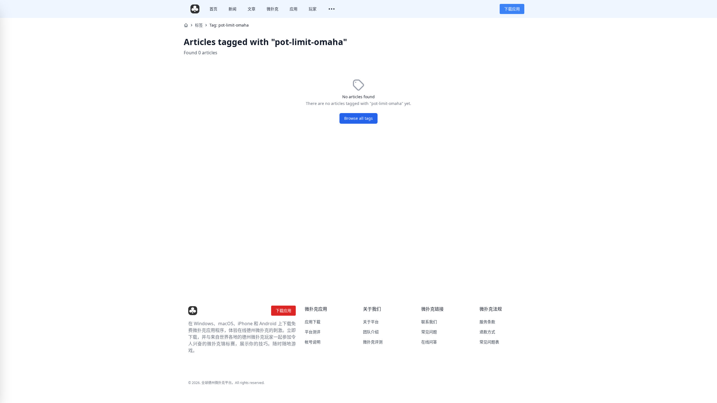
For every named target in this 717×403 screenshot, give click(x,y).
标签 (199, 25)
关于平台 (371, 321)
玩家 (312, 8)
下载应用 (512, 8)
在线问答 (429, 342)
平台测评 (312, 331)
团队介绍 (371, 331)
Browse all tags (358, 118)
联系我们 (429, 321)
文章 (251, 8)
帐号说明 (312, 342)
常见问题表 (489, 342)
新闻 (232, 8)
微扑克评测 (373, 342)
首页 (213, 8)
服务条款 (487, 321)
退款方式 (487, 331)
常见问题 (429, 331)
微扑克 (272, 8)
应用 (293, 8)
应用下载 (312, 321)
